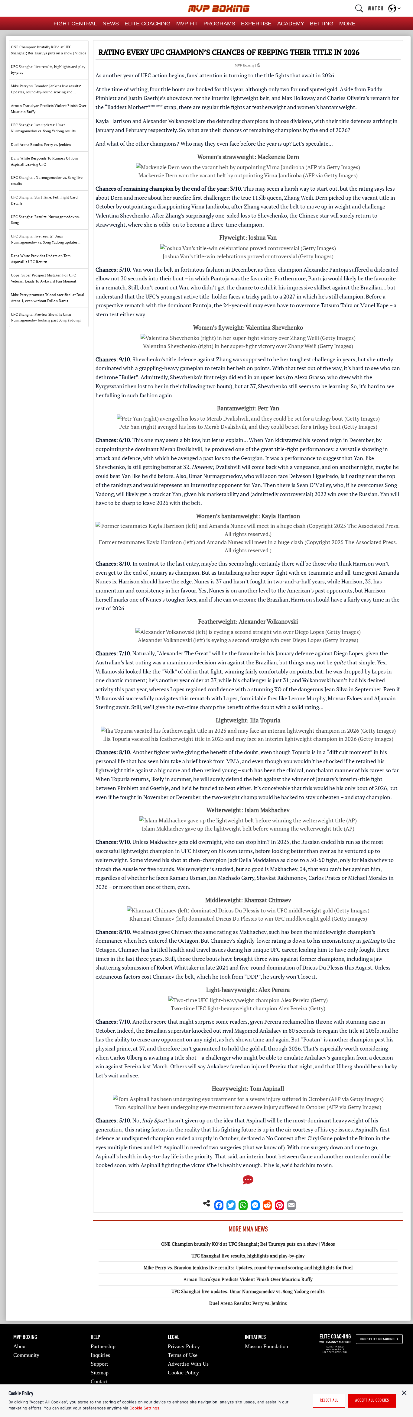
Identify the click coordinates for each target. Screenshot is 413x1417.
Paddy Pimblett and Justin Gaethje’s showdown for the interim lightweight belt (239, 94)
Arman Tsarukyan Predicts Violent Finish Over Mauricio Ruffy (248, 1279)
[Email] (291, 1204)
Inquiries (100, 1355)
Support (99, 1364)
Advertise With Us (188, 1364)
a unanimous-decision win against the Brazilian (220, 662)
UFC (146, 75)
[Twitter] (231, 1204)
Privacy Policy (184, 1346)
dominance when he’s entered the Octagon (147, 940)
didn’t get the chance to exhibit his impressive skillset (266, 287)
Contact (99, 1381)
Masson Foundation (266, 1346)
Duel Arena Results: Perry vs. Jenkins (248, 1303)
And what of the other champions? (137, 143)
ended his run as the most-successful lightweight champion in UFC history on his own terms (240, 846)
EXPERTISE (256, 24)
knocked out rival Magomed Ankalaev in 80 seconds (253, 1030)
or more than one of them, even (151, 886)
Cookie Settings (144, 1408)
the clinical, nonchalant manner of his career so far (337, 770)
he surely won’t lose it (289, 976)
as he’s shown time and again (254, 1039)
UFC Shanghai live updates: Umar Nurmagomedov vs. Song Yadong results (248, 1291)
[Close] (404, 1393)
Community (26, 1355)
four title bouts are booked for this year (196, 89)
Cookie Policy (183, 1373)
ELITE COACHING (148, 24)
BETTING (321, 24)
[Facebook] (219, 1204)
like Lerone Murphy (302, 698)
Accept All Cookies (372, 1401)
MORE (347, 24)
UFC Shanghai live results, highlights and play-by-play (248, 1256)
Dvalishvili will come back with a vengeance (267, 466)
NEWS (110, 24)
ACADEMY (290, 24)
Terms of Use (182, 1355)
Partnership (103, 1346)
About (20, 1346)
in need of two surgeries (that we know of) (234, 1147)
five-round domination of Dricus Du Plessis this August (306, 967)
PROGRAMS (219, 24)
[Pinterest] (279, 1204)
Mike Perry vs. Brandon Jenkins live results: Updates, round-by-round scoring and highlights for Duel (248, 1267)
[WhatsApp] (243, 1204)
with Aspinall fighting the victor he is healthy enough (194, 1165)
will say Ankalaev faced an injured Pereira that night (250, 1066)
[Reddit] (267, 1204)
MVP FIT (187, 24)
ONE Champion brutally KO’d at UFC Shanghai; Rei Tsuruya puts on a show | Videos (248, 1244)
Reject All (329, 1401)
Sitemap (100, 1373)
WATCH (376, 8)
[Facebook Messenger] (255, 1204)
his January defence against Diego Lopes (315, 653)
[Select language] (394, 8)
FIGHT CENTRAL (75, 24)
